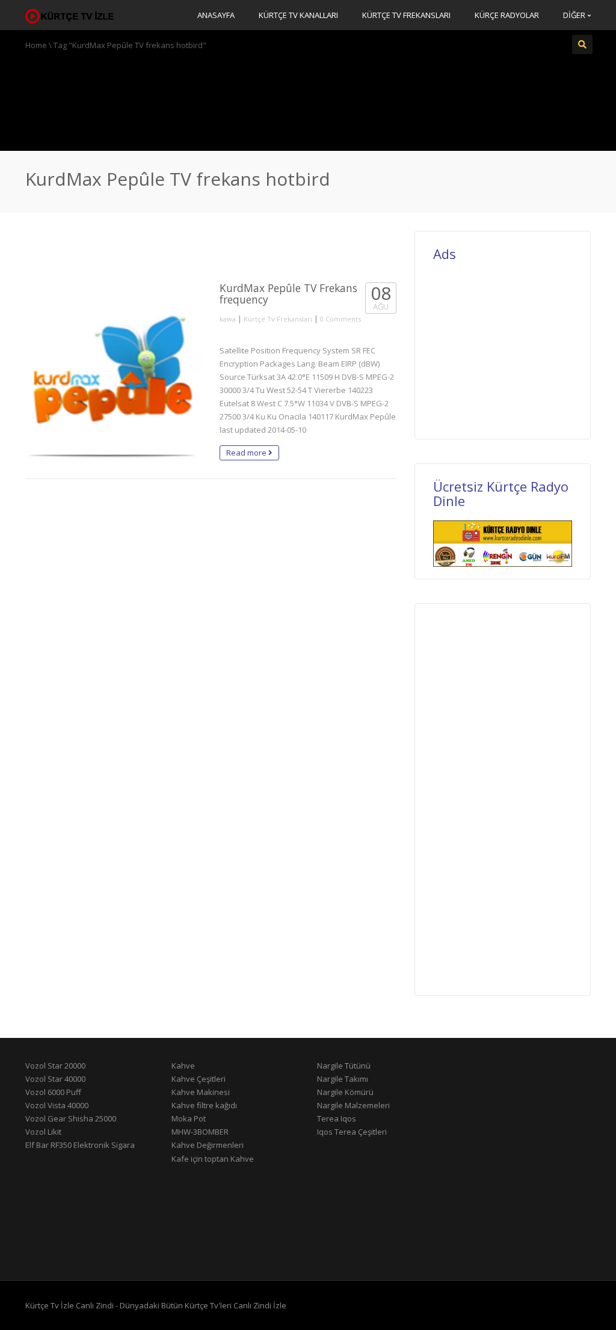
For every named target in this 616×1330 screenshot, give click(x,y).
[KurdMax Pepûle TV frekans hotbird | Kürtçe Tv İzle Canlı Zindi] (70, 15)
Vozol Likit (43, 1131)
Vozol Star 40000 (55, 1078)
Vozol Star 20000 (55, 1065)
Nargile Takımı (342, 1078)
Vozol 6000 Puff (53, 1092)
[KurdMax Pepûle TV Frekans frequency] (113, 370)
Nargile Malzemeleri (353, 1105)
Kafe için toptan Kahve (212, 1158)
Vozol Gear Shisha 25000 (70, 1118)
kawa (228, 318)
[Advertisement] (308, 99)
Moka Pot (188, 1118)
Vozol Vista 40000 (56, 1105)
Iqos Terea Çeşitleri (352, 1131)
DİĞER (575, 15)
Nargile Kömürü (345, 1092)
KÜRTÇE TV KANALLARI (298, 15)
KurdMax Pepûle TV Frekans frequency (288, 294)
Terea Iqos (336, 1118)
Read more (247, 452)
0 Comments (340, 318)
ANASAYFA (216, 15)
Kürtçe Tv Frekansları (278, 318)
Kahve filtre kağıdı (204, 1105)
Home (36, 45)
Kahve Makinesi (200, 1092)
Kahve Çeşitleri (198, 1078)
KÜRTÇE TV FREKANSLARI (406, 15)
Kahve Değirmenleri (207, 1144)
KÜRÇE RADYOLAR (507, 15)
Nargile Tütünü (344, 1065)
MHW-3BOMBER (200, 1131)
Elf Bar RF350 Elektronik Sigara (80, 1144)
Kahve (183, 1065)
